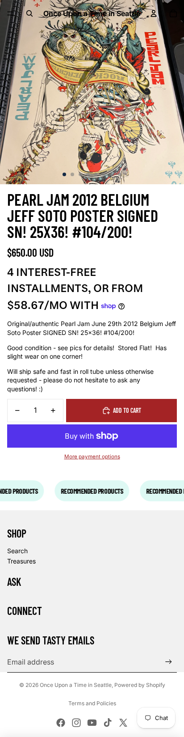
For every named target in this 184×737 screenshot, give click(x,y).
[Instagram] (76, 722)
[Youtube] (92, 722)
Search (17, 551)
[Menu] (10, 13)
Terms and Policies (92, 703)
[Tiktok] (107, 722)
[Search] (29, 13)
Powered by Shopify (139, 685)
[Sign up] (168, 662)
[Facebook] (60, 722)
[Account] (153, 13)
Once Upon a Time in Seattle (76, 685)
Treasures (21, 561)
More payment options (92, 456)
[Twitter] (123, 722)
